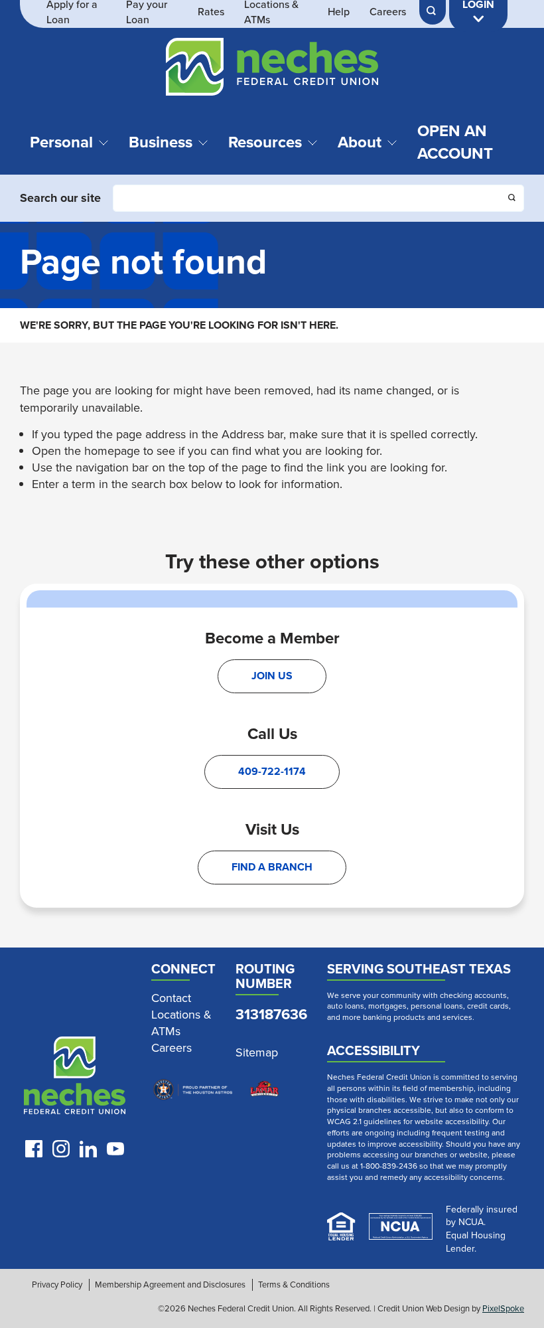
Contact (171, 998)
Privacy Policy (57, 1285)
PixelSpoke (503, 1308)
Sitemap (257, 1052)
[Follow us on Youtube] (115, 1148)
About (359, 142)
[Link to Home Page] (272, 69)
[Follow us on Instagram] (61, 1148)
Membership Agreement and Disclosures (170, 1285)
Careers (388, 12)
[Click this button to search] (512, 199)
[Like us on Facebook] (33, 1148)
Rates (211, 12)
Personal (61, 142)
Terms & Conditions (294, 1285)
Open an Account (455, 142)
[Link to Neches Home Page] (74, 1078)
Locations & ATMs (181, 1023)
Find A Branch (272, 866)
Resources (265, 142)
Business (160, 142)
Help (339, 12)
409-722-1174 (272, 771)
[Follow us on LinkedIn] (88, 1148)
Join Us (272, 675)
